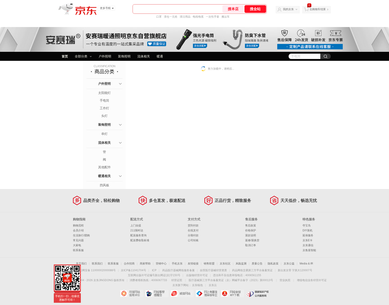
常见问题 (78, 240)
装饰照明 (124, 56)
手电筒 (104, 100)
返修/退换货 (252, 240)
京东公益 (289, 263)
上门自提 (135, 225)
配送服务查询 (138, 235)
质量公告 (257, 263)
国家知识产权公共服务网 (257, 293)
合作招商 (129, 263)
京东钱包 (197, 285)
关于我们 (81, 263)
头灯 (104, 116)
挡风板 (104, 185)
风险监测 (241, 263)
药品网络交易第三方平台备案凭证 (252, 270)
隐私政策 (273, 263)
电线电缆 (198, 16)
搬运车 (226, 16)
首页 (65, 56)
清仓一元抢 (170, 16)
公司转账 (193, 240)
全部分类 (81, 56)
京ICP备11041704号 (133, 270)
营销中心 (161, 263)
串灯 (104, 134)
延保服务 (308, 235)
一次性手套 (212, 16)
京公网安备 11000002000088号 (96, 270)
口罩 (159, 16)
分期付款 (193, 235)
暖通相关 (104, 176)
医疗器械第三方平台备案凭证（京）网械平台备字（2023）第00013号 (231, 280)
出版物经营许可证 (197, 275)
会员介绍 (78, 230)
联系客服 (78, 250)
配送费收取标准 (139, 240)
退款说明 (250, 235)
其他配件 (104, 167)
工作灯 (104, 108)
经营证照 (176, 280)
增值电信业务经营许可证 (312, 280)
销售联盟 (209, 263)
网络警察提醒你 (156, 293)
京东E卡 (307, 240)
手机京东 (177, 263)
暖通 (160, 56)
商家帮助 (145, 263)
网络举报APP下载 (232, 293)
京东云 (213, 285)
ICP (154, 270)
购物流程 (78, 225)
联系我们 (97, 263)
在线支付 (193, 230)
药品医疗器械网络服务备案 (178, 270)
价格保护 (250, 230)
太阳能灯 (104, 93)
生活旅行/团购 (81, 235)
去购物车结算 (318, 9)
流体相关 (143, 56)
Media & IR (306, 263)
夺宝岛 (307, 225)
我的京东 (288, 9)
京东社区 (225, 263)
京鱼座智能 (309, 250)
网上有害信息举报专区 (207, 293)
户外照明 (105, 56)
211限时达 (136, 230)
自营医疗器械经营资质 (213, 270)
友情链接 (193, 263)
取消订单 (250, 245)
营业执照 (285, 280)
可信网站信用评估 (131, 293)
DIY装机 (307, 230)
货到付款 (193, 225)
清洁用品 (185, 16)
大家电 (77, 245)
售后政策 (250, 225)
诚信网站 (182, 293)
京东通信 (308, 245)
